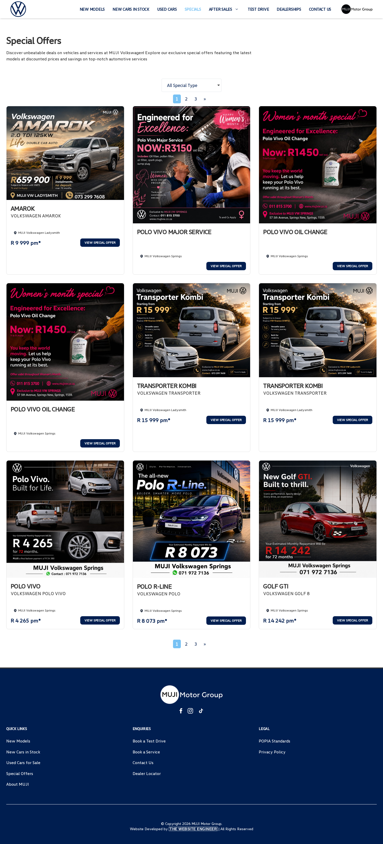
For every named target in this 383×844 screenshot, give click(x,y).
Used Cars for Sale (23, 762)
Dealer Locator (147, 773)
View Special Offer (100, 242)
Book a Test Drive (149, 741)
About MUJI (17, 784)
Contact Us (320, 9)
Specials (193, 9)
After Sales (220, 9)
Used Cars (167, 9)
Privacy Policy (272, 751)
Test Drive (258, 9)
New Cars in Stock (131, 9)
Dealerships (289, 9)
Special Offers (19, 773)
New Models (92, 9)
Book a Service (146, 751)
